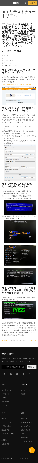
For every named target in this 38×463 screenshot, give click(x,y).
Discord (4, 418)
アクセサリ (6, 401)
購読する (31, 367)
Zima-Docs (16, 3)
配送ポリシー (6, 444)
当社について (25, 430)
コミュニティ (6, 422)
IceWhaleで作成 (26, 422)
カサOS (4, 405)
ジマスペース (25, 390)
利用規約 (5, 440)
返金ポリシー (6, 430)
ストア (32, 3)
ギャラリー (25, 418)
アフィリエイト (26, 441)
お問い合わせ (6, 426)
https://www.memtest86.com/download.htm (16, 84)
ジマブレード (6, 398)
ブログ (23, 394)
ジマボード (6, 394)
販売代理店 (25, 437)
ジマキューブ (6, 390)
